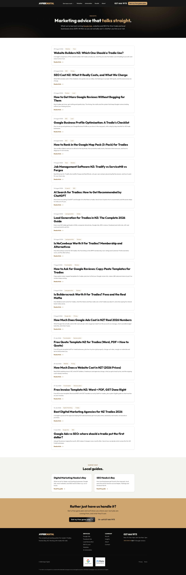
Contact (107, 544)
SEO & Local (86, 544)
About (103, 3)
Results (97, 3)
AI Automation (87, 550)
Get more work (67, 3)
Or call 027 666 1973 (106, 519)
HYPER (46, 3)
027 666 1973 (121, 3)
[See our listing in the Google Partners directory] (88, 561)
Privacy (141, 562)
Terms (145, 562)
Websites (79, 3)
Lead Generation (88, 542)
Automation (88, 3)
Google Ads (87, 26)
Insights (107, 539)
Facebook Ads (87, 539)
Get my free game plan (80, 519)
